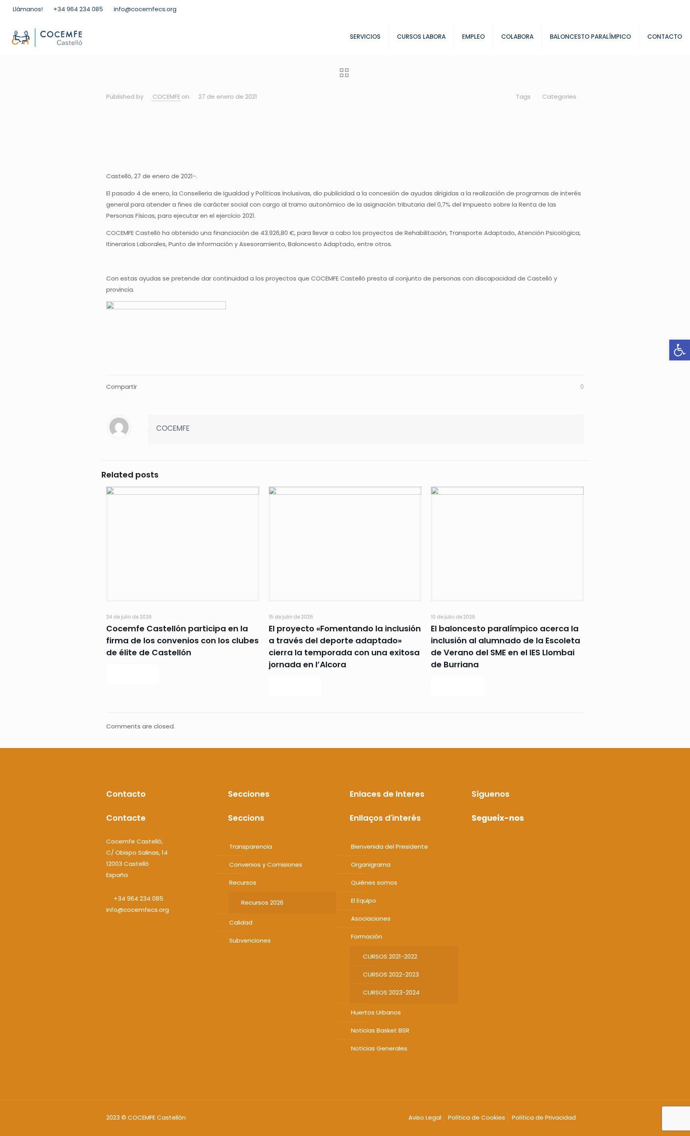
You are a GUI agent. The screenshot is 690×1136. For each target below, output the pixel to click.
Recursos (242, 882)
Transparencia (250, 846)
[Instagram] (513, 841)
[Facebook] (482, 841)
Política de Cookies (476, 1117)
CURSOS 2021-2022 (390, 956)
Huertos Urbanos (376, 1012)
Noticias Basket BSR (380, 1030)
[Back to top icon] (657, 1122)
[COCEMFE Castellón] (48, 37)
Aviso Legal (424, 1117)
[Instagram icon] (673, 9)
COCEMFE (166, 96)
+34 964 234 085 (78, 9)
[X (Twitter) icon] (643, 9)
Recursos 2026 (262, 902)
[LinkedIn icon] (663, 9)
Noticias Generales (379, 1048)
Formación (366, 936)
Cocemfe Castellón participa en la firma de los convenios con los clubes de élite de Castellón (182, 640)
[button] (679, 350)
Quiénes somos (374, 882)
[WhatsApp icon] (623, 9)
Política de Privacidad (544, 1117)
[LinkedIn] (505, 841)
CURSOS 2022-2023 (391, 974)
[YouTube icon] (653, 9)
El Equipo (363, 900)
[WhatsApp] (475, 841)
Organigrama (371, 864)
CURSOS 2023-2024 (391, 992)
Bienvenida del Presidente (389, 846)
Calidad (240, 922)
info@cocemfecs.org (145, 9)
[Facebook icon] (633, 9)
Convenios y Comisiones (265, 864)
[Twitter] (490, 841)
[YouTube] (497, 841)
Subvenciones (250, 940)
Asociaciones (371, 918)
